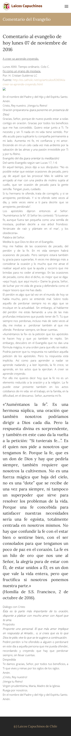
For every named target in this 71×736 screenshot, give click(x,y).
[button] (66, 6)
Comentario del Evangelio (27, 19)
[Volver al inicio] (23, 6)
